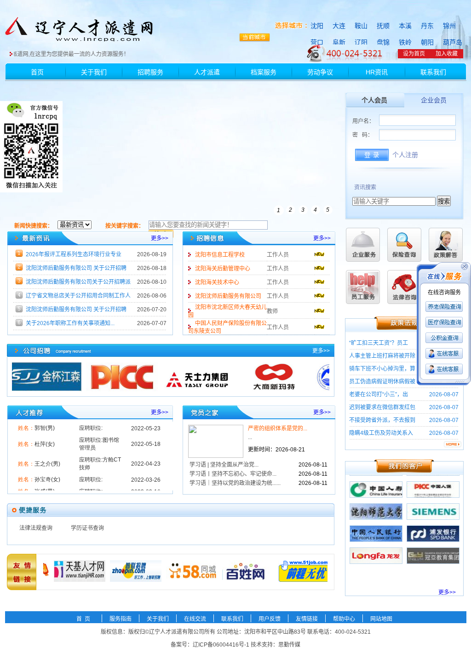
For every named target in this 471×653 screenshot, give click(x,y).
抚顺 (383, 25)
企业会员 (434, 100)
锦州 (449, 25)
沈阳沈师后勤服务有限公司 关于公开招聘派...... (76, 270)
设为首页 (414, 54)
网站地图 (381, 619)
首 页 (83, 619)
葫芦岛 (452, 42)
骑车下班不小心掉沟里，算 (382, 369)
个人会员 (374, 100)
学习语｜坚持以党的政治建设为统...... (235, 483)
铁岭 (405, 42)
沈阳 (316, 25)
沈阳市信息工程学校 (220, 255)
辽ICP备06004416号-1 (221, 645)
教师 (272, 311)
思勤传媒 (289, 645)
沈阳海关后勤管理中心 (222, 268)
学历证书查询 (87, 528)
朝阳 (427, 42)
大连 (339, 25)
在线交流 (195, 619)
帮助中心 (344, 619)
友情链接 (307, 619)
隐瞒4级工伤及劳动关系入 (381, 433)
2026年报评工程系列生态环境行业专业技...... (73, 256)
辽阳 (361, 42)
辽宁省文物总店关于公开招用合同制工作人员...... (78, 298)
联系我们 (433, 72)
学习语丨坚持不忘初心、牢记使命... (233, 474)
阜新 (339, 42)
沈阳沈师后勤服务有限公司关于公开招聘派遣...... (78, 284)
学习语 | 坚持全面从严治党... (224, 465)
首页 (37, 72)
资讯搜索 (365, 187)
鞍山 (361, 25)
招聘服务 (150, 72)
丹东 (427, 25)
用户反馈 (269, 619)
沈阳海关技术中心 (217, 282)
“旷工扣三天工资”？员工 (378, 343)
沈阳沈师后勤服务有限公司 (228, 296)
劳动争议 (320, 72)
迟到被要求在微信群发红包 (382, 407)
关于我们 (94, 72)
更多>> (159, 238)
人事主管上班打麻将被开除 (382, 356)
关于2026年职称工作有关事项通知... (70, 323)
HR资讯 (377, 72)
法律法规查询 (35, 528)
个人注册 (405, 155)
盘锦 (383, 42)
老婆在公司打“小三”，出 (378, 394)
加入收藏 (447, 54)
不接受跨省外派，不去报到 (382, 420)
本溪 (405, 25)
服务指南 (120, 619)
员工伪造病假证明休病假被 (382, 381)
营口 (316, 42)
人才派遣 (207, 72)
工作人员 (278, 255)
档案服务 (263, 72)
